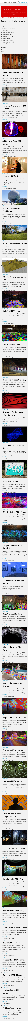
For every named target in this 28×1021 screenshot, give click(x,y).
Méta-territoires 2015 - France (14, 512)
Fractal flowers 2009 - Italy (13, 910)
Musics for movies (14, 12)
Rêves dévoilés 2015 (10, 481)
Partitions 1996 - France (11, 1008)
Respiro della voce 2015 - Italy (14, 379)
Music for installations (19, 9)
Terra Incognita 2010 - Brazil (13, 879)
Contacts (25, 17)
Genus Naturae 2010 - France (13, 848)
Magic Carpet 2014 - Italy (12, 613)
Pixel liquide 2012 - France (12, 749)
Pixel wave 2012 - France (12, 781)
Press (14, 17)
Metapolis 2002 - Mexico (12, 974)
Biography (9, 17)
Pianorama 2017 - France (12, 176)
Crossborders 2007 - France (13, 959)
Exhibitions (14, 14)
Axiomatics (3, 17)
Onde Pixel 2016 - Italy (11, 311)
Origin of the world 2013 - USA (14, 717)
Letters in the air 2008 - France (14, 927)
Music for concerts (7, 9)
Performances (23, 12)
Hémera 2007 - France (11, 942)
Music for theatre (5, 12)
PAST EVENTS (21, 4)
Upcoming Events (7, 4)
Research (19, 17)
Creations (14, 7)
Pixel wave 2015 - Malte (11, 344)
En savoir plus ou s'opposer (22, 2)
